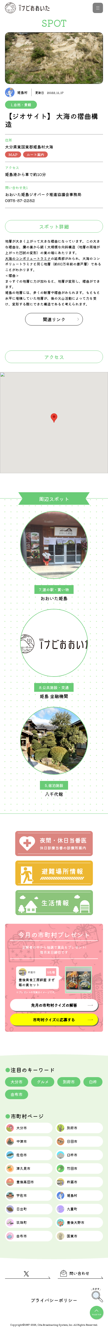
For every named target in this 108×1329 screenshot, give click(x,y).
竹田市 (72, 1168)
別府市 (69, 1082)
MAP (13, 154)
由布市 (17, 1094)
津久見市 (23, 1168)
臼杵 (93, 1082)
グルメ (43, 1082)
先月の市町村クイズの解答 (54, 1005)
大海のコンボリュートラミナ (28, 258)
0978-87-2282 (20, 200)
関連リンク (54, 319)
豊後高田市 (25, 1181)
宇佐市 (21, 1195)
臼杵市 (72, 1154)
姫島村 (72, 1195)
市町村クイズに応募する (54, 1020)
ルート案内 (35, 154)
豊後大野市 (75, 1222)
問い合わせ (79, 1273)
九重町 (72, 1208)
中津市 (21, 1141)
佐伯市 (21, 1154)
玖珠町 (21, 1222)
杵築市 (72, 1181)
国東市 (72, 1235)
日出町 (21, 1208)
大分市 (17, 1082)
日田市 (72, 1141)
